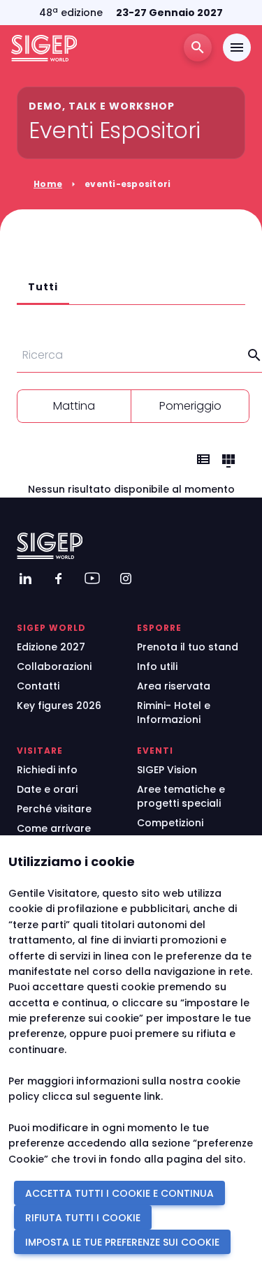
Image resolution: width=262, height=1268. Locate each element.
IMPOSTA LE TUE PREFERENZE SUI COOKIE (122, 1242)
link (152, 1096)
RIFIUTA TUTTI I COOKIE (82, 1218)
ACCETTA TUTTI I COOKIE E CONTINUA (119, 1193)
